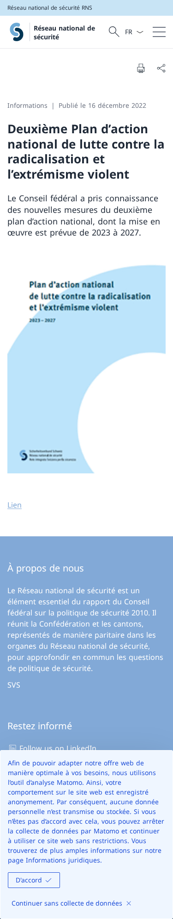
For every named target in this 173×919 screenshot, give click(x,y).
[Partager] (161, 68)
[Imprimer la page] (141, 68)
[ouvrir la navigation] (159, 32)
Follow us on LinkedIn (57, 748)
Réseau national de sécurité (64, 32)
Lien (14, 505)
